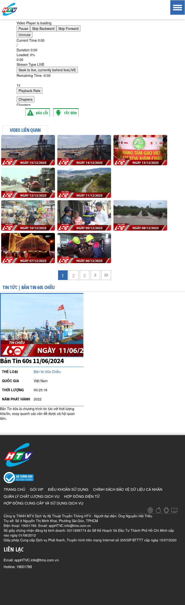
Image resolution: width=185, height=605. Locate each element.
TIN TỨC (9, 287)
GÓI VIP (36, 489)
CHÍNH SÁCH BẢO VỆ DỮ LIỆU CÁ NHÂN (127, 489)
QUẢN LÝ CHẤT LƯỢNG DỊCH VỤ (31, 496)
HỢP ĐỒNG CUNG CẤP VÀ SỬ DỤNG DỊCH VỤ (43, 502)
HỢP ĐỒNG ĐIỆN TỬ (82, 496)
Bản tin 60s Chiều (37, 287)
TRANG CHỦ (14, 489)
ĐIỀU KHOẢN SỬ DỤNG (68, 489)
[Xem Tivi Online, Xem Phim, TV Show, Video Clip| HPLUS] (18, 9)
